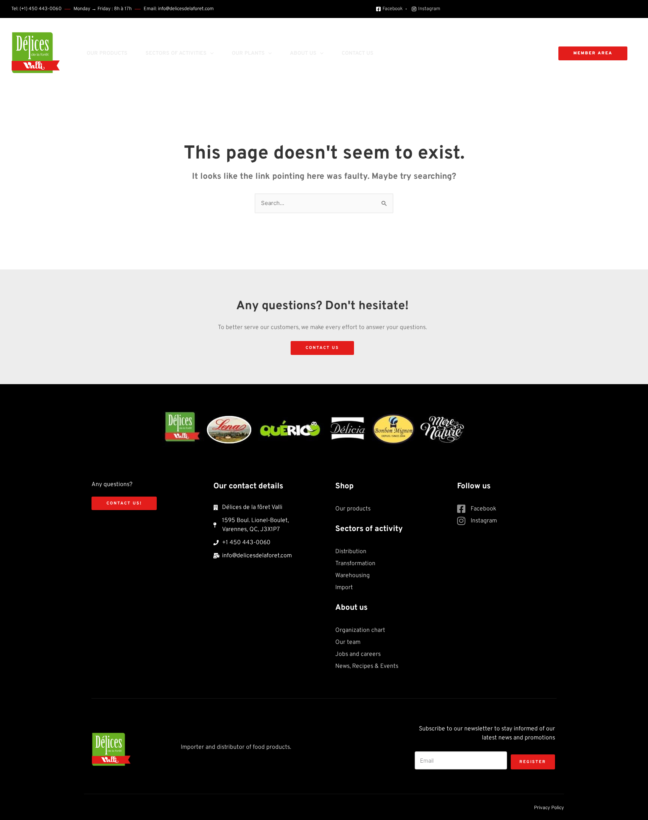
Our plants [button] (248, 53)
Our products (107, 53)
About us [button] (303, 53)
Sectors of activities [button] (176, 53)
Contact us (358, 53)
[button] (387, 53)
